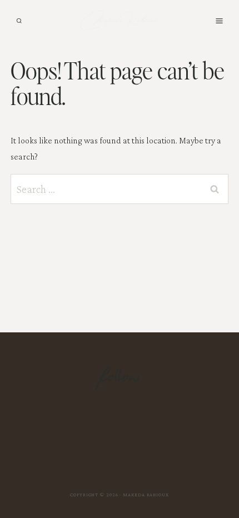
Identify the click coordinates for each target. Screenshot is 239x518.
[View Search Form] (19, 21)
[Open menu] (219, 20)
